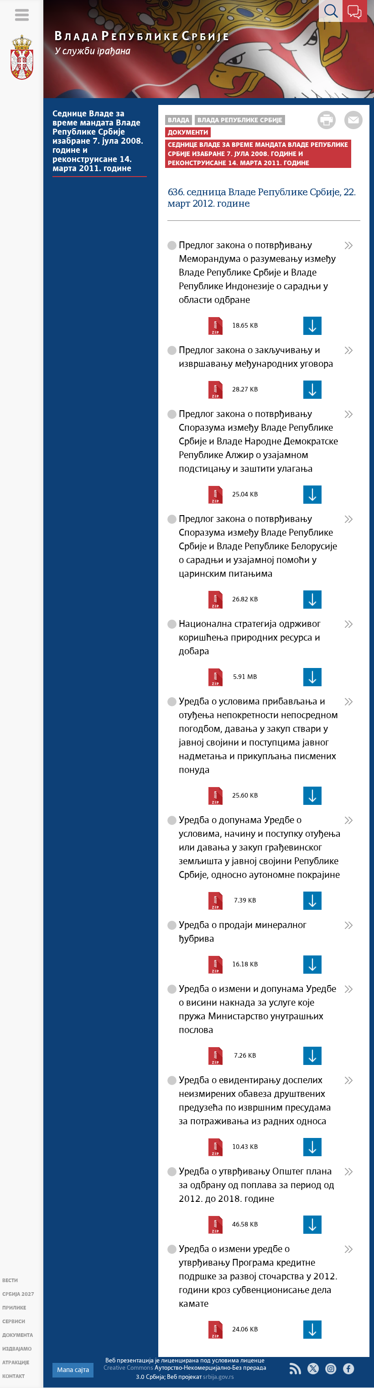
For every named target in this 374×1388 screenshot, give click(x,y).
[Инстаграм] (331, 1368)
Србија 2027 (18, 1294)
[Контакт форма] (354, 13)
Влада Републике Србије (239, 120)
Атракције (15, 1362)
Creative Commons (128, 1368)
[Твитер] (313, 1368)
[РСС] (295, 1368)
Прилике (14, 1307)
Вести (10, 1280)
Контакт (13, 1376)
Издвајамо (16, 1348)
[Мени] (22, 15)
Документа (17, 1335)
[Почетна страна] (21, 57)
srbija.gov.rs (218, 1377)
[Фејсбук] (348, 1368)
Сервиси (13, 1321)
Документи (188, 133)
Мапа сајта (73, 1370)
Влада (178, 120)
